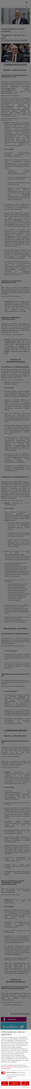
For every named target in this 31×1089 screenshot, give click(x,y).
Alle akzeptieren (25, 1083)
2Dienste (9, 1078)
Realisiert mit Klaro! (25, 1087)
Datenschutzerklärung (7, 1067)
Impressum (7, 1068)
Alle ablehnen (4, 1083)
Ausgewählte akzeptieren (14, 1083)
